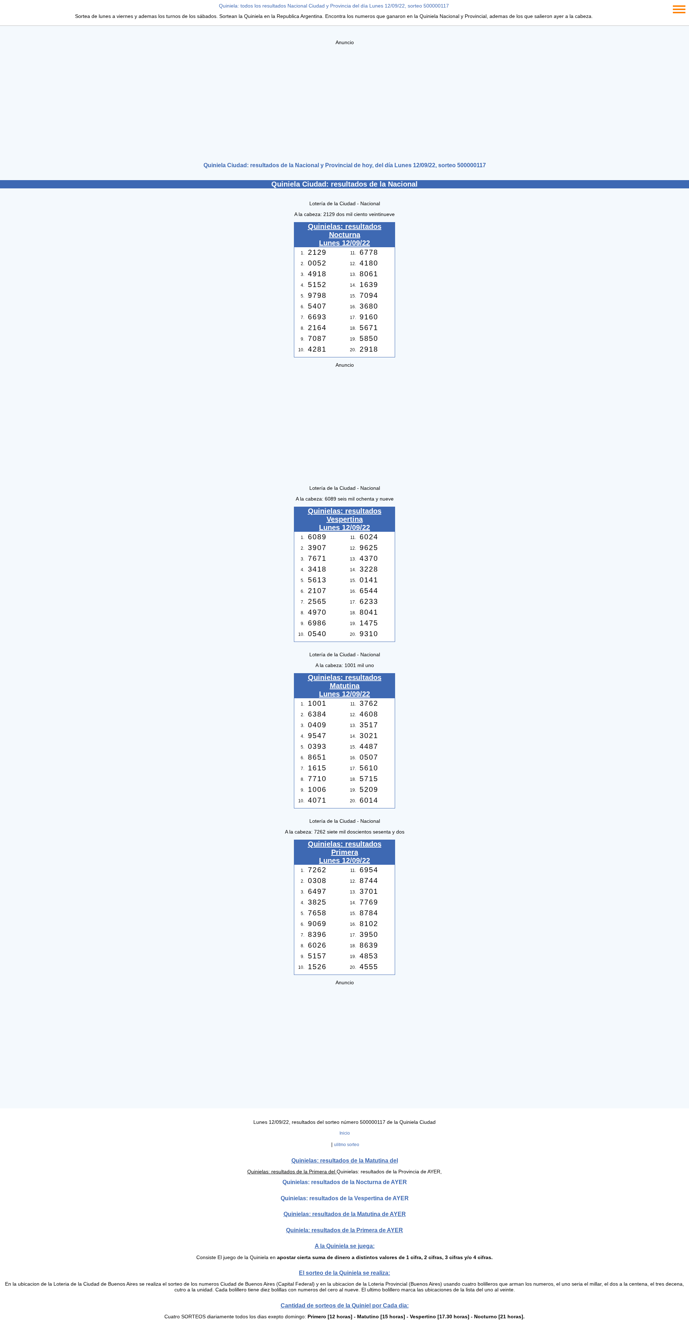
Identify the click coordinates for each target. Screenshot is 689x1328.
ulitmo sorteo (346, 1144)
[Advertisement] (344, 100)
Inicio (344, 1133)
